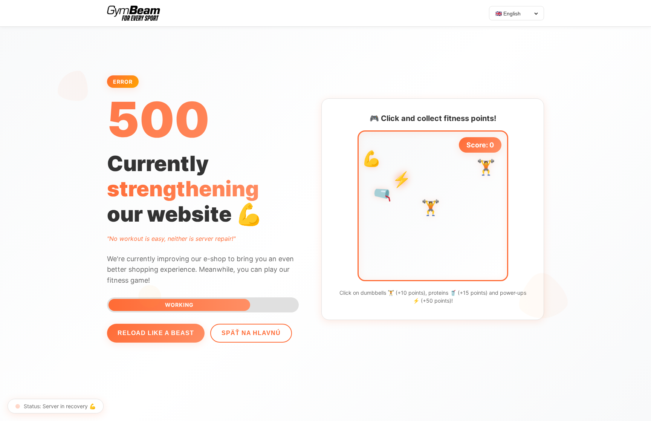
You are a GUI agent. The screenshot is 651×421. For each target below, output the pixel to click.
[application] (433, 205)
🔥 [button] (490, 268)
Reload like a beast (156, 333)
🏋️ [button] (430, 209)
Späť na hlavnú (251, 333)
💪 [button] (371, 160)
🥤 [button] (383, 193)
